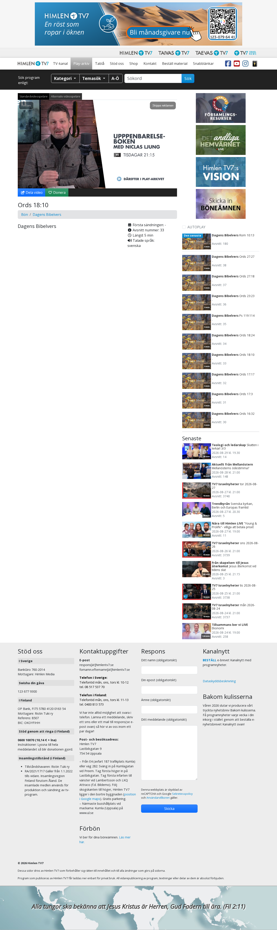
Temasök (92, 78)
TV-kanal (60, 63)
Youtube (237, 64)
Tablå (99, 63)
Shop (133, 63)
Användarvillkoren (158, 798)
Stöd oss (117, 63)
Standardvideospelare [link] (33, 96)
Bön (24, 214)
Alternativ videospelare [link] (65, 96)
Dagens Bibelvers (47, 214)
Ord (255, 64)
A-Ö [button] (115, 78)
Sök (188, 78)
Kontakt (149, 63)
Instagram (246, 64)
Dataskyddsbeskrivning (219, 681)
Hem (34, 64)
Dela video (34, 192)
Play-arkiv (81, 63)
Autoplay (196, 227)
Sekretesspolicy (182, 794)
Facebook (229, 64)
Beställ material (174, 63)
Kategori (63, 78)
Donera (59, 192)
